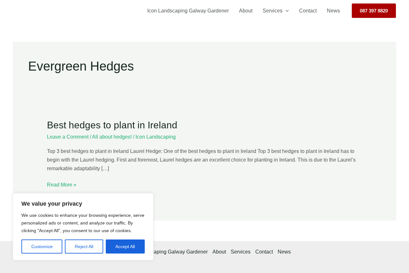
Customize (42, 246)
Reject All (84, 246)
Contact (308, 10)
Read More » (61, 183)
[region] (83, 226)
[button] (285, 11)
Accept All (125, 246)
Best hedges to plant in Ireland (112, 125)
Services (272, 10)
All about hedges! (112, 137)
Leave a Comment (68, 137)
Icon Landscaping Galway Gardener (188, 10)
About (245, 10)
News (333, 10)
